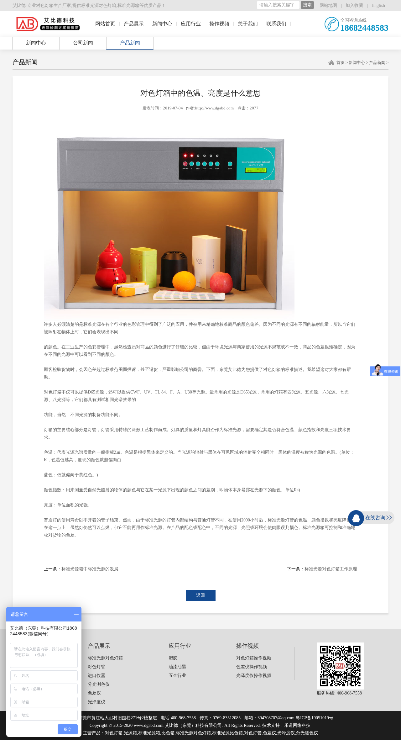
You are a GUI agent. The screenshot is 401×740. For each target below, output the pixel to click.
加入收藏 (354, 5)
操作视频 (219, 23)
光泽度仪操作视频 (253, 675)
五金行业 (177, 675)
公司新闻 (83, 42)
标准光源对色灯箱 (98, 5)
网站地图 (328, 5)
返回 (200, 595)
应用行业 (191, 23)
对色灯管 (96, 666)
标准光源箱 (128, 5)
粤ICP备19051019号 (314, 718)
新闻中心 (162, 23)
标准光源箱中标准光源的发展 (89, 569)
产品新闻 (130, 42)
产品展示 (134, 23)
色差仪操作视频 (251, 666)
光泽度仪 (96, 702)
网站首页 (105, 23)
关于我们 (248, 23)
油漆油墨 (177, 666)
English (378, 5)
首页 (340, 62)
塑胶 (173, 658)
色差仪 (94, 693)
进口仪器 (96, 675)
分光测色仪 (99, 684)
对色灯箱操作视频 (253, 658)
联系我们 (276, 23)
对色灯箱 (113, 733)
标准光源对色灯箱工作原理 (331, 569)
